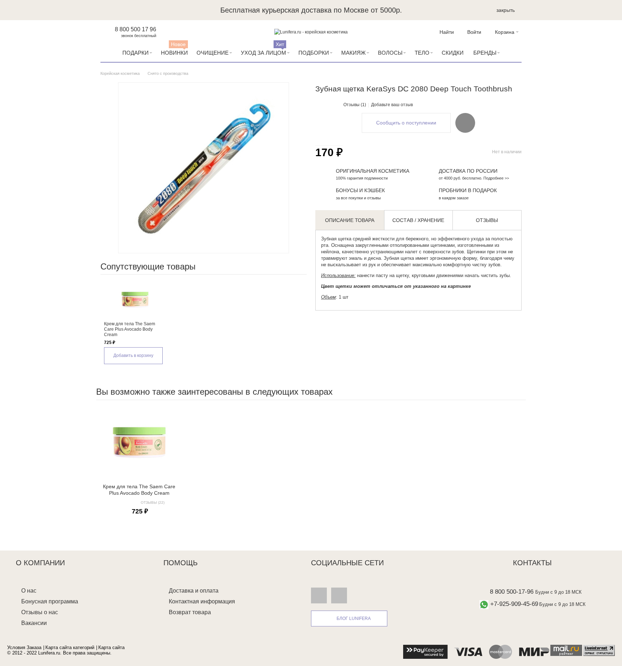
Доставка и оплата (193, 591)
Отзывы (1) (354, 104)
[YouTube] (339, 595)
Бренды (484, 53)
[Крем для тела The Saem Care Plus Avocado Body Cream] (135, 300)
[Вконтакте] (319, 595)
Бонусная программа (49, 601)
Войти (474, 32)
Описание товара (349, 220)
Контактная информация (202, 601)
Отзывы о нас (39, 612)
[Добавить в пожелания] (465, 122)
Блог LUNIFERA (354, 618)
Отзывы (487, 220)
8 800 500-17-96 (511, 591)
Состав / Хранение (418, 220)
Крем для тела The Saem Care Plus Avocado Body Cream (129, 329)
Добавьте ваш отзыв (392, 104)
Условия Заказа (24, 647)
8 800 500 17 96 (135, 29)
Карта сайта (111, 647)
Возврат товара (190, 612)
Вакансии (34, 623)
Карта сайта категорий (69, 647)
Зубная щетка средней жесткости (358, 238)
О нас (28, 591)
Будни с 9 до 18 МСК (558, 592)
